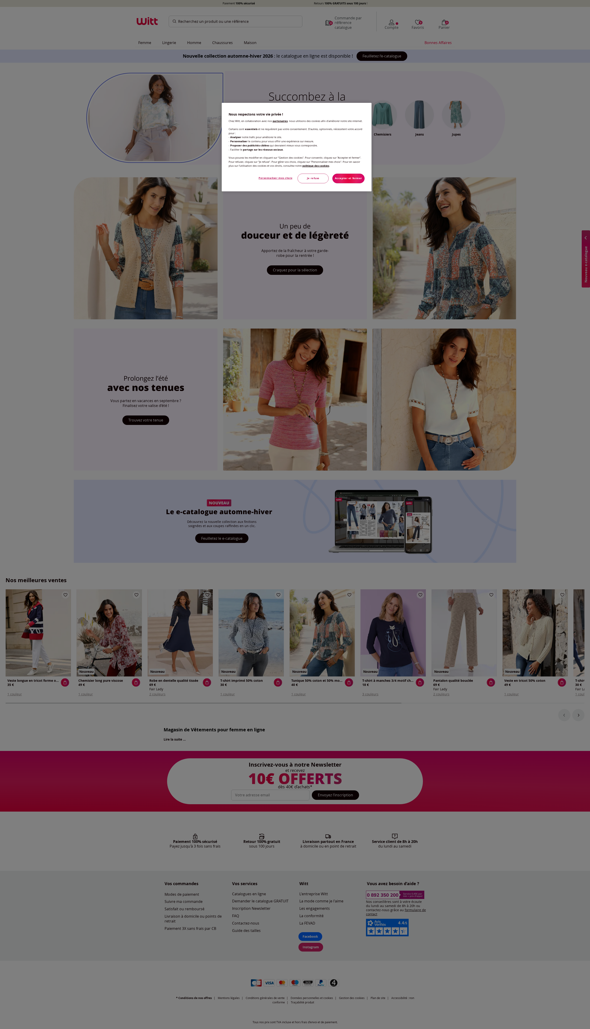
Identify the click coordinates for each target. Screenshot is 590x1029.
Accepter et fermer (348, 178)
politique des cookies (315, 166)
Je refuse (313, 178)
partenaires (280, 121)
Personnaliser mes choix (275, 178)
